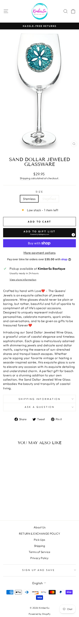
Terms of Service (39, 552)
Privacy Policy (39, 558)
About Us (39, 527)
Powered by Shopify (39, 613)
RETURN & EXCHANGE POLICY (39, 533)
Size (39, 191)
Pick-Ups (39, 539)
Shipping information (40, 398)
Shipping (25, 178)
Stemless (29, 199)
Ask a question (39, 406)
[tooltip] (73, 234)
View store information (23, 279)
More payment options (39, 253)
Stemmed (49, 199)
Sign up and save (38, 569)
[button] (39, 232)
